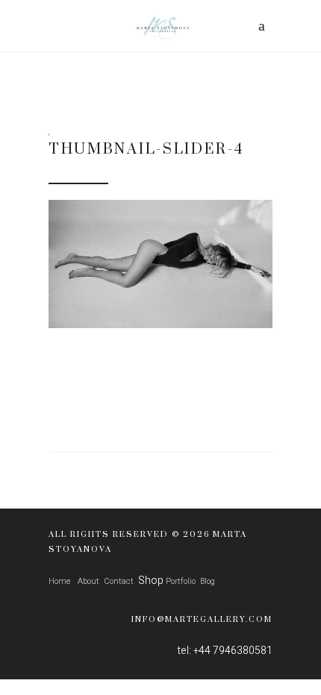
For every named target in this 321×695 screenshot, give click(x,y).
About (87, 581)
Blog (207, 581)
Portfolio (181, 581)
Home (60, 581)
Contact (119, 581)
